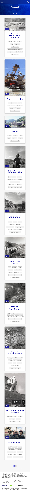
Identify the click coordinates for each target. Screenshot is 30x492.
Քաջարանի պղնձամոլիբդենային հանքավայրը (15, 35)
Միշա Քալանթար (15, 54)
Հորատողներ (18, 449)
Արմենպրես (7, 473)
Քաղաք (9, 138)
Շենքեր (19, 267)
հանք (11, 44)
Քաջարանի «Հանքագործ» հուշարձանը (15, 411)
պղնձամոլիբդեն (15, 46)
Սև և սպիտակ (20, 51)
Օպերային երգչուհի (15, 182)
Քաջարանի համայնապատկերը (15, 352)
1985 (15, 41)
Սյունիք (10, 41)
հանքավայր (17, 44)
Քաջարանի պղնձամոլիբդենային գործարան (15, 307)
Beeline (22, 479)
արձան (15, 416)
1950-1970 (11, 187)
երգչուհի (19, 176)
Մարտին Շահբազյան (15, 277)
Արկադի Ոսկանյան (12, 451)
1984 (10, 103)
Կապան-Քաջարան (19, 227)
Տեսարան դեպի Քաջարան (15, 262)
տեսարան (9, 135)
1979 (10, 446)
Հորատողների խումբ (15, 442)
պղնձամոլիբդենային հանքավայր (15, 49)
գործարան (14, 313)
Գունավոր (18, 108)
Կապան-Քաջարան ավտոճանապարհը (15, 216)
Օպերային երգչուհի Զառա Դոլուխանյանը (14, 171)
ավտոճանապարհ (10, 227)
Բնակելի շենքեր (18, 269)
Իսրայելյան (19, 451)
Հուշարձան (9, 416)
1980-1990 (13, 51)
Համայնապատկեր (17, 360)
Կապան (15, 221)
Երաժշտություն (12, 176)
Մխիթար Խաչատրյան (15, 110)
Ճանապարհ (12, 224)
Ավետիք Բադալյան (15, 140)
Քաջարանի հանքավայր (15, 99)
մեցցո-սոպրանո (12, 184)
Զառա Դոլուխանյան (18, 179)
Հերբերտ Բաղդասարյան (15, 232)
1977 (10, 267)
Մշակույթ (19, 184)
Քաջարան (15, 7)
